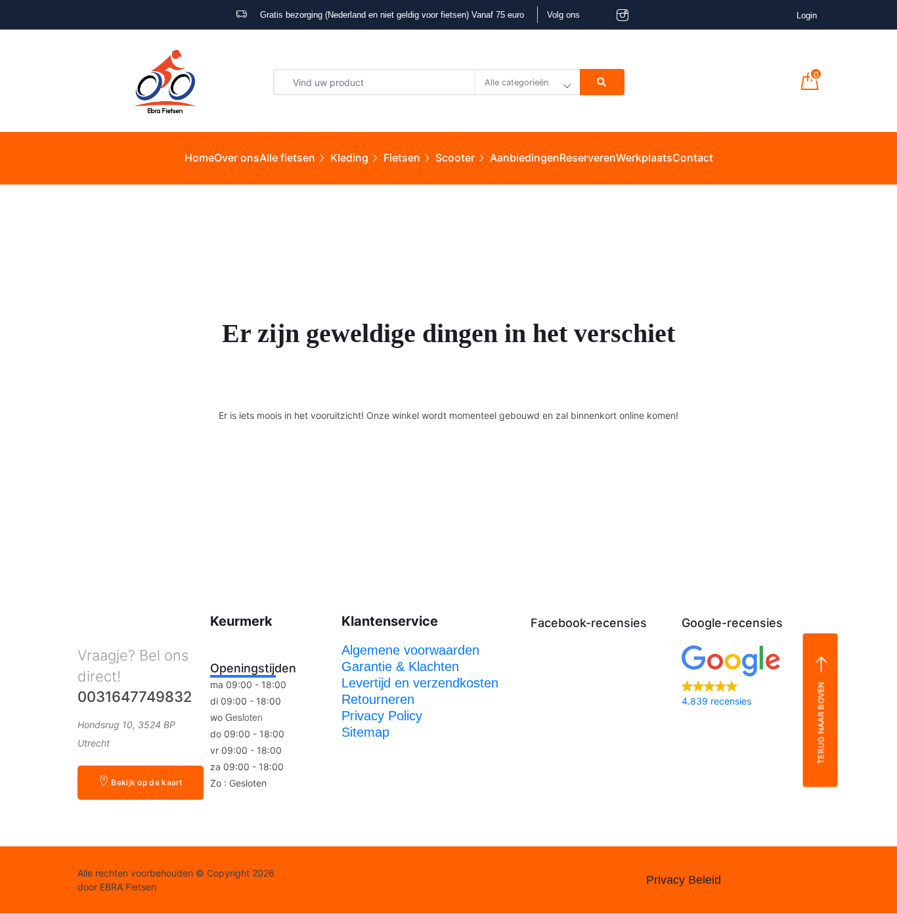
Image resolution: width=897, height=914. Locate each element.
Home (199, 157)
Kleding (349, 157)
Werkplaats (644, 157)
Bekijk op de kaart (146, 782)
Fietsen (401, 157)
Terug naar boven (820, 723)
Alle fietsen (287, 157)
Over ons (236, 157)
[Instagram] (341, 880)
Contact (692, 157)
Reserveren (587, 157)
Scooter (455, 157)
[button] (751, 677)
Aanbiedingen (524, 157)
